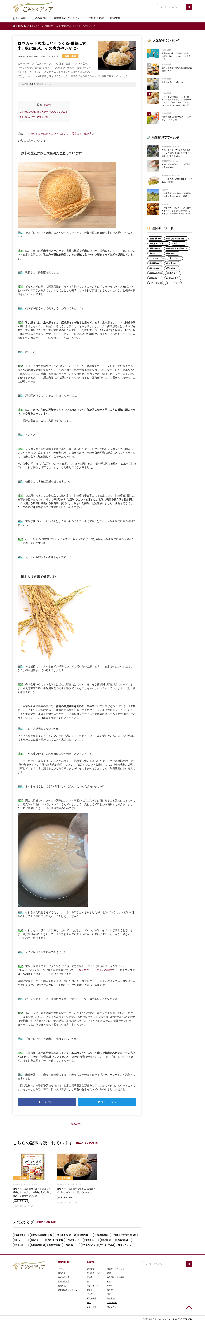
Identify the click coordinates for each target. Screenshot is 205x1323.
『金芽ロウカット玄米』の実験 (94, 970)
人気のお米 (112, 1303)
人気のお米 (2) (90, 1245)
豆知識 (90, 1277)
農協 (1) (84, 1235)
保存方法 (111, 1298)
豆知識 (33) (103, 1235)
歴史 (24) (19, 1245)
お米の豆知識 (39, 18)
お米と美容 (19, 18)
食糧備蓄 (90, 1269)
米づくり (111, 1286)
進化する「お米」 (94, 1273)
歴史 (109, 1294)
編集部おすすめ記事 (115, 1277)
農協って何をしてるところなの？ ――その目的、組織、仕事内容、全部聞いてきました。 (176, 153)
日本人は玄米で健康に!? (34, 117)
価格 (89, 1303)
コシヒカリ (112, 1307)
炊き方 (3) (106, 1240)
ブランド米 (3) (107, 1245)
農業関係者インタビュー (68, 18)
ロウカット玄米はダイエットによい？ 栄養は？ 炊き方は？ (61, 133)
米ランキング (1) (56, 1240)
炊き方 (110, 1290)
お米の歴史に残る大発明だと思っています (44, 111)
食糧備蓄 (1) (21, 1235)
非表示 (47, 104)
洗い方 (90, 1294)
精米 (109, 1281)
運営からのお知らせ (115, 1269)
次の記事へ (76, 1124)
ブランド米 (91, 1307)
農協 (109, 1273)
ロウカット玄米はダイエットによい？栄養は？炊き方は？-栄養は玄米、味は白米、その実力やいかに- (32, 1192)
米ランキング (92, 1286)
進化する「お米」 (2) (67, 1235)
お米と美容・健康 (21, 1201)
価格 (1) (70, 1245)
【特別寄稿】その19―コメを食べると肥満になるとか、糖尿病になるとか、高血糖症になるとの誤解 (176, 211)
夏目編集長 (91, 1298)
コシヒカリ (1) (125, 1245)
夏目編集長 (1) (38, 1245)
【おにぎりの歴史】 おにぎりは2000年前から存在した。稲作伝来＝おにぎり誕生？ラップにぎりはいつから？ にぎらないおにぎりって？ (169, 102)
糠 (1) (18, 1240)
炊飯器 (90, 1290)
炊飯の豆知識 (96, 18)
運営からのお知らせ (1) (42, 1235)
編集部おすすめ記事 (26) (125, 1235)
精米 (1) (35, 1240)
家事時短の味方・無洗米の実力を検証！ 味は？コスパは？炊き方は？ (176, 56)
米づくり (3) (74, 1240)
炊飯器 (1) (90, 1240)
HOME (19, 26)
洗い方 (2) (123, 1240)
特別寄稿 (115, 18)
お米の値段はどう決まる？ (173, 82)
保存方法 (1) (55, 1245)
